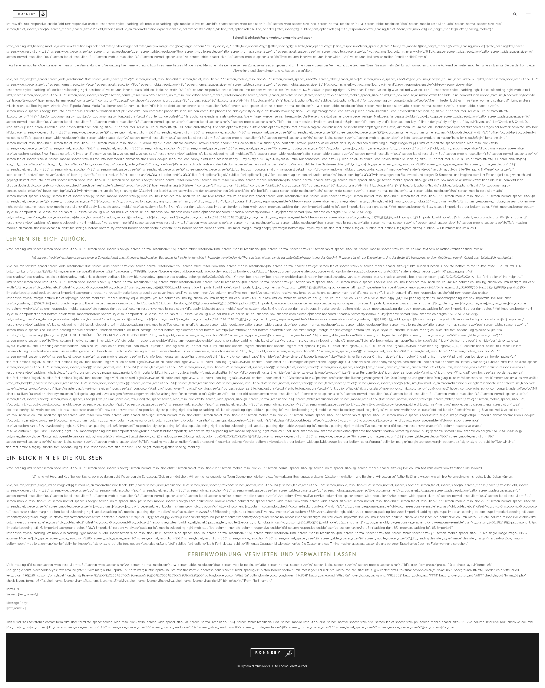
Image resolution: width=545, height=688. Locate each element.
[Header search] (514, 14)
